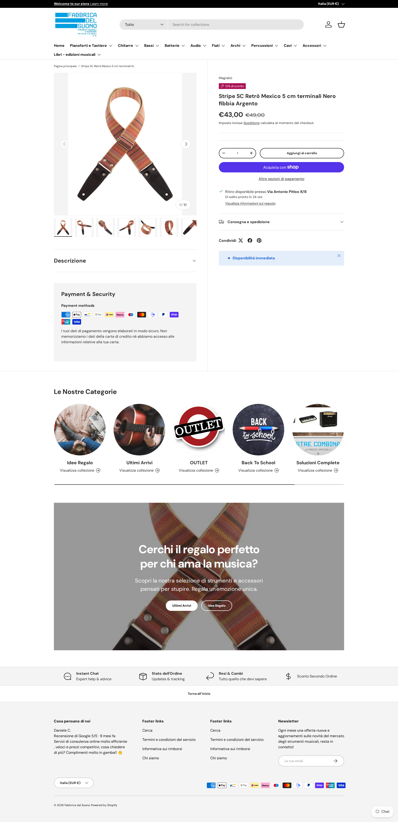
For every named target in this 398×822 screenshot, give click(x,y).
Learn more (81, 4)
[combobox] (212, 24)
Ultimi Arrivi (139, 463)
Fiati (215, 45)
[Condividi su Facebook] (250, 240)
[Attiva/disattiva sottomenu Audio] (204, 45)
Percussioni (262, 45)
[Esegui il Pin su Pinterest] (259, 240)
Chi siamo (150, 758)
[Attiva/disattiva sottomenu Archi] (244, 45)
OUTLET (199, 463)
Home (59, 45)
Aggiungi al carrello (302, 153)
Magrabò (225, 78)
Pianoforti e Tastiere (88, 45)
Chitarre (125, 45)
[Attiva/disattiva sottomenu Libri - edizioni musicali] (99, 54)
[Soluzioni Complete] (318, 429)
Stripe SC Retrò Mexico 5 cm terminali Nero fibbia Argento (108, 66)
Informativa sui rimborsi (162, 748)
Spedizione (251, 123)
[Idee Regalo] (80, 429)
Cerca (147, 730)
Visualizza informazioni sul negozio (250, 203)
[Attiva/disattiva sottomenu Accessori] (325, 45)
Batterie (172, 45)
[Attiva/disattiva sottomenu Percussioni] (276, 45)
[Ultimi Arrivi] (139, 429)
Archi (235, 45)
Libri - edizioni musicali (74, 54)
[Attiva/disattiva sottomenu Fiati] (223, 45)
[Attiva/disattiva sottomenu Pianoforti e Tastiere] (110, 45)
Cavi (288, 45)
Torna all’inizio (199, 694)
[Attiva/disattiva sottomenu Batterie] (183, 45)
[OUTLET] (199, 429)
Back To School (258, 463)
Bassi (149, 45)
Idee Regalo (80, 463)
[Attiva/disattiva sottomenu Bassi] (157, 45)
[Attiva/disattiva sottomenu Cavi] (295, 45)
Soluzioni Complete (317, 463)
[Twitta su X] (240, 240)
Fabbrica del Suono (77, 805)
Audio (195, 45)
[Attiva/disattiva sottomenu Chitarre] (137, 45)
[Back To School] (258, 429)
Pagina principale (65, 66)
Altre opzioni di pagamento (281, 178)
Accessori (312, 45)
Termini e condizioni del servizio (169, 739)
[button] (341, 24)
